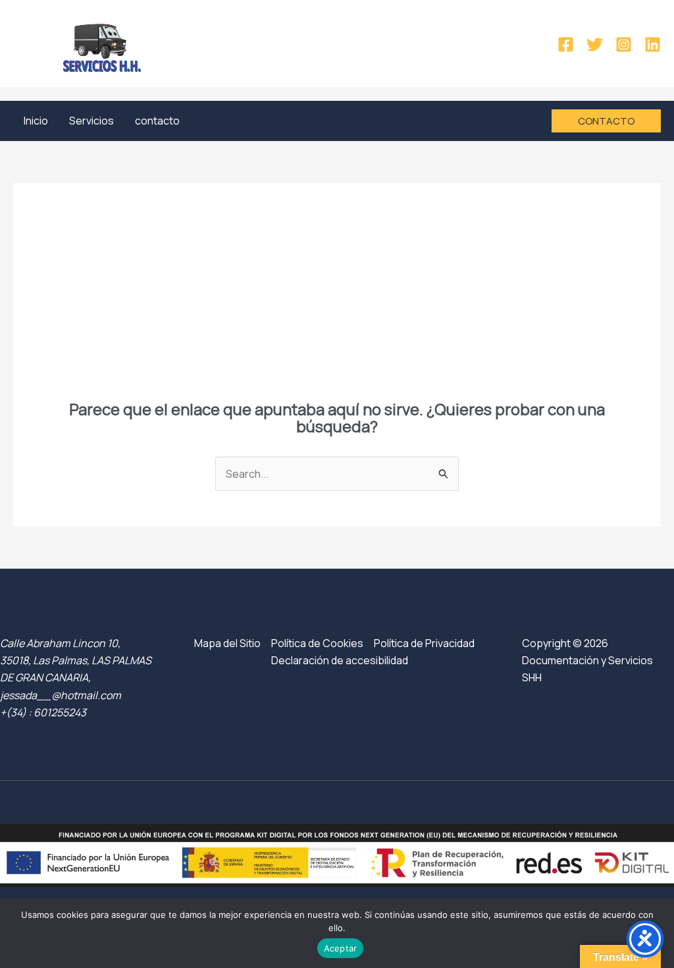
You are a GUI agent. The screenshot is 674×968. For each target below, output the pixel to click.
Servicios (91, 120)
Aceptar (340, 948)
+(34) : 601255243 (43, 712)
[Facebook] (565, 44)
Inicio (36, 120)
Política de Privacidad (424, 643)
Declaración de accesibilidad (339, 660)
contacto (157, 120)
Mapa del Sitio (227, 643)
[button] (606, 120)
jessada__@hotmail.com (60, 695)
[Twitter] (594, 44)
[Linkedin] (652, 44)
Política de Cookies (317, 643)
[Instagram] (623, 44)
